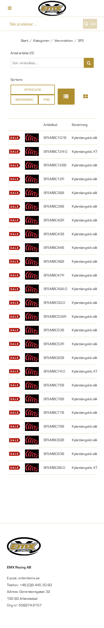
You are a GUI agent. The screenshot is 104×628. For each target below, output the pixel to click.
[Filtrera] (89, 63)
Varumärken (63, 40)
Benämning (24, 99)
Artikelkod (32, 89)
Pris (47, 99)
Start (24, 40)
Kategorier (41, 40)
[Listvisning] (66, 96)
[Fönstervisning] (85, 96)
